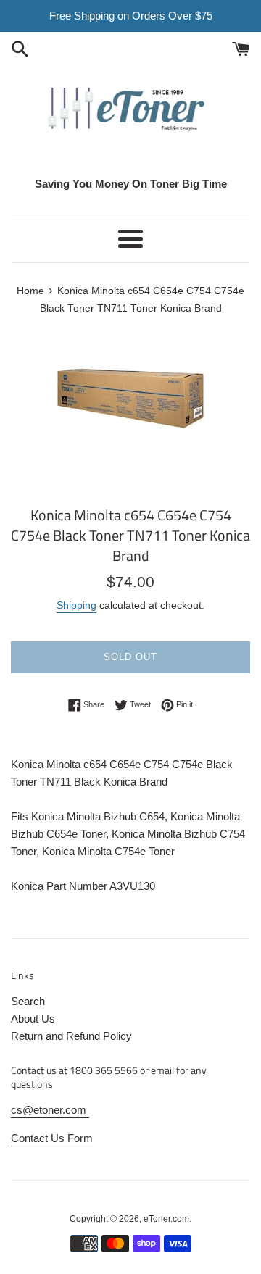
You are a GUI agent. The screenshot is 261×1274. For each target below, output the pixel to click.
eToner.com (166, 1219)
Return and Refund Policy (71, 1036)
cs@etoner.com (50, 1110)
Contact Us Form (52, 1138)
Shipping (76, 605)
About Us (33, 1018)
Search (28, 1001)
